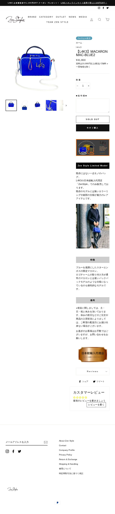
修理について (65, 469)
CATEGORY (46, 17)
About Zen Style (66, 441)
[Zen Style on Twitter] (19, 451)
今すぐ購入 (93, 128)
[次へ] (65, 105)
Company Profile (67, 450)
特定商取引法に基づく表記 (71, 473)
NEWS (72, 17)
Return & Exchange (68, 459)
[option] (57, 2)
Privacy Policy (65, 455)
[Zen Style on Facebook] (13, 451)
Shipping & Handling (68, 464)
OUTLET (61, 17)
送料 (78, 64)
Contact (62, 445)
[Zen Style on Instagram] (7, 451)
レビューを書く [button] (96, 404)
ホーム (79, 43)
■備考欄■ (81, 96)
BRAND (32, 17)
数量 (78, 80)
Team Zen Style (57, 22)
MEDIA (83, 17)
